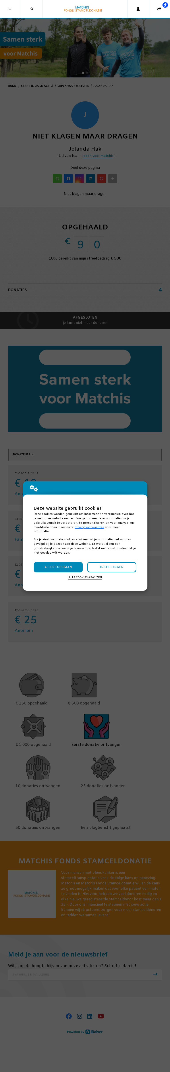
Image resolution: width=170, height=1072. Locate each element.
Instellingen (112, 567)
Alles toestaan (58, 567)
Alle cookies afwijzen (85, 577)
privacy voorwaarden (89, 527)
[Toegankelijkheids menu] (165, 5)
